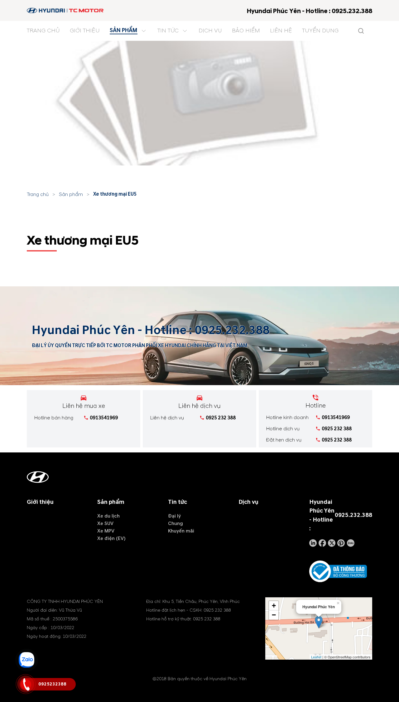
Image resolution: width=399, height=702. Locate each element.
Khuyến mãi (181, 531)
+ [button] (274, 605)
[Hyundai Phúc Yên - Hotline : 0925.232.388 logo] (65, 10)
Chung (175, 523)
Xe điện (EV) (111, 538)
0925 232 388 (221, 418)
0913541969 (104, 418)
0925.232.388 (232, 330)
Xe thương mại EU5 (115, 194)
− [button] (274, 615)
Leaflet (316, 656)
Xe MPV (105, 531)
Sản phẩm (71, 194)
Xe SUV (105, 523)
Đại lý (174, 516)
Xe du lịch (108, 516)
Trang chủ (38, 194)
